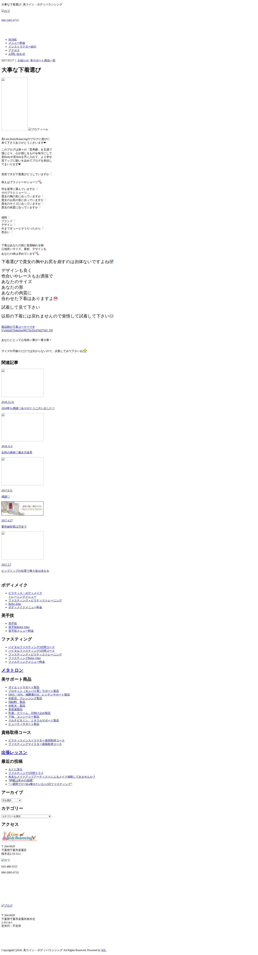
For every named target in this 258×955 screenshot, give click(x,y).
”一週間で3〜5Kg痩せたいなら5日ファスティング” (40, 784)
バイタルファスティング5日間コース (31, 650)
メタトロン (12, 670)
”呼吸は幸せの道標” (20, 780)
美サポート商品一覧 (42, 60)
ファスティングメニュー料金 (26, 661)
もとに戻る (15, 769)
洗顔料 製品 (16, 702)
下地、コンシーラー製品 (23, 716)
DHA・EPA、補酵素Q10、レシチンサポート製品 (39, 694)
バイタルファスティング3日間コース (31, 647)
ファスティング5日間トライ (26, 773)
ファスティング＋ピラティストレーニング (35, 600)
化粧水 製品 (16, 705)
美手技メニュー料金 (21, 630)
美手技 (12, 623)
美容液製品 (15, 709)
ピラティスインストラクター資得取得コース (36, 740)
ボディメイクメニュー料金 (25, 607)
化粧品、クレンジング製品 (25, 698)
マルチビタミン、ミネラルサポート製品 (33, 720)
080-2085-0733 (10, 20)
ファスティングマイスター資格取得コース (35, 744)
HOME (12, 39)
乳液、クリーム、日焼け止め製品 (29, 713)
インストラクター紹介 (22, 46)
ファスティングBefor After (24, 658)
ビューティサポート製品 (23, 724)
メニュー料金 (16, 42)
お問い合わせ (16, 53)
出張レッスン (14, 752)
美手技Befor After (18, 627)
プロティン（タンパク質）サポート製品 (33, 690)
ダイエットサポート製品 (23, 687)
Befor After (14, 603)
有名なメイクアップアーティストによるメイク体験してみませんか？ (51, 776)
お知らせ (23, 60)
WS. (103, 950)
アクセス (14, 50)
